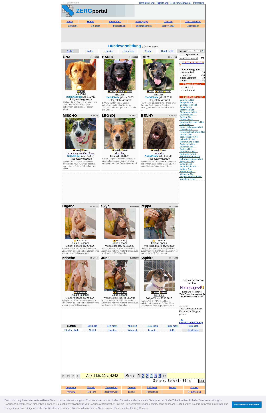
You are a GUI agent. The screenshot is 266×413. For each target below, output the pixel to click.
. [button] (131, 408)
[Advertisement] (133, 35)
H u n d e (188, 87)
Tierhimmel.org (146, 3)
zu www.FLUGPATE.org (191, 321)
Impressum (198, 3)
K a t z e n (189, 90)
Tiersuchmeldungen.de (180, 3)
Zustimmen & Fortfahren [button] (247, 404)
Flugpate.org (161, 3)
